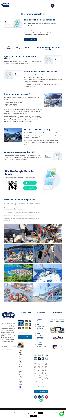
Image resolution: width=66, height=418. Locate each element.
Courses (39, 321)
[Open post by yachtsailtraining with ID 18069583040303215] (30, 324)
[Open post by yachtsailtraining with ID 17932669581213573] (26, 324)
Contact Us (40, 328)
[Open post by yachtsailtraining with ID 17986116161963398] (39, 358)
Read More (20, 386)
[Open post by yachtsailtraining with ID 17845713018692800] (26, 328)
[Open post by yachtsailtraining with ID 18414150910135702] (19, 328)
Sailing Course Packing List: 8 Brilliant (20, 360)
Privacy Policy (41, 344)
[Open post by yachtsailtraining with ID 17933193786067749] (21, 323)
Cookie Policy (40, 339)
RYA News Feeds (41, 330)
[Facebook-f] (35, 397)
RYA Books (40, 335)
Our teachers (40, 326)
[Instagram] (39, 397)
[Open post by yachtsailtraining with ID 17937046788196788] (30, 328)
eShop (38, 333)
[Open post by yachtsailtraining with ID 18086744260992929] (23, 328)
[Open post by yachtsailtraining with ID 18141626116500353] (26, 321)
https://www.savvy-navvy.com (46, 136)
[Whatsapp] (41, 400)
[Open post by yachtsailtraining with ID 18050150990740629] (43, 358)
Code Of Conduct (41, 346)
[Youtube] (46, 397)
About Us (39, 319)
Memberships (40, 331)
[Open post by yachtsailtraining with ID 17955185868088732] (30, 321)
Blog (38, 324)
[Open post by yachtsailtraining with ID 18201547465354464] (46, 358)
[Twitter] (43, 397)
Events (39, 323)
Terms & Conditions (39, 341)
